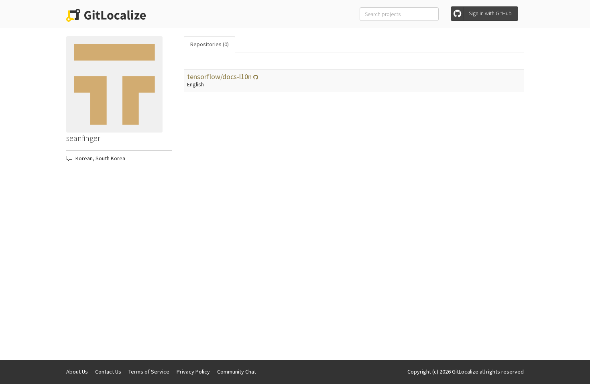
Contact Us (108, 371)
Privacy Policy (193, 371)
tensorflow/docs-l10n (220, 76)
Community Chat (236, 371)
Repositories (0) (209, 44)
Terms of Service (148, 371)
